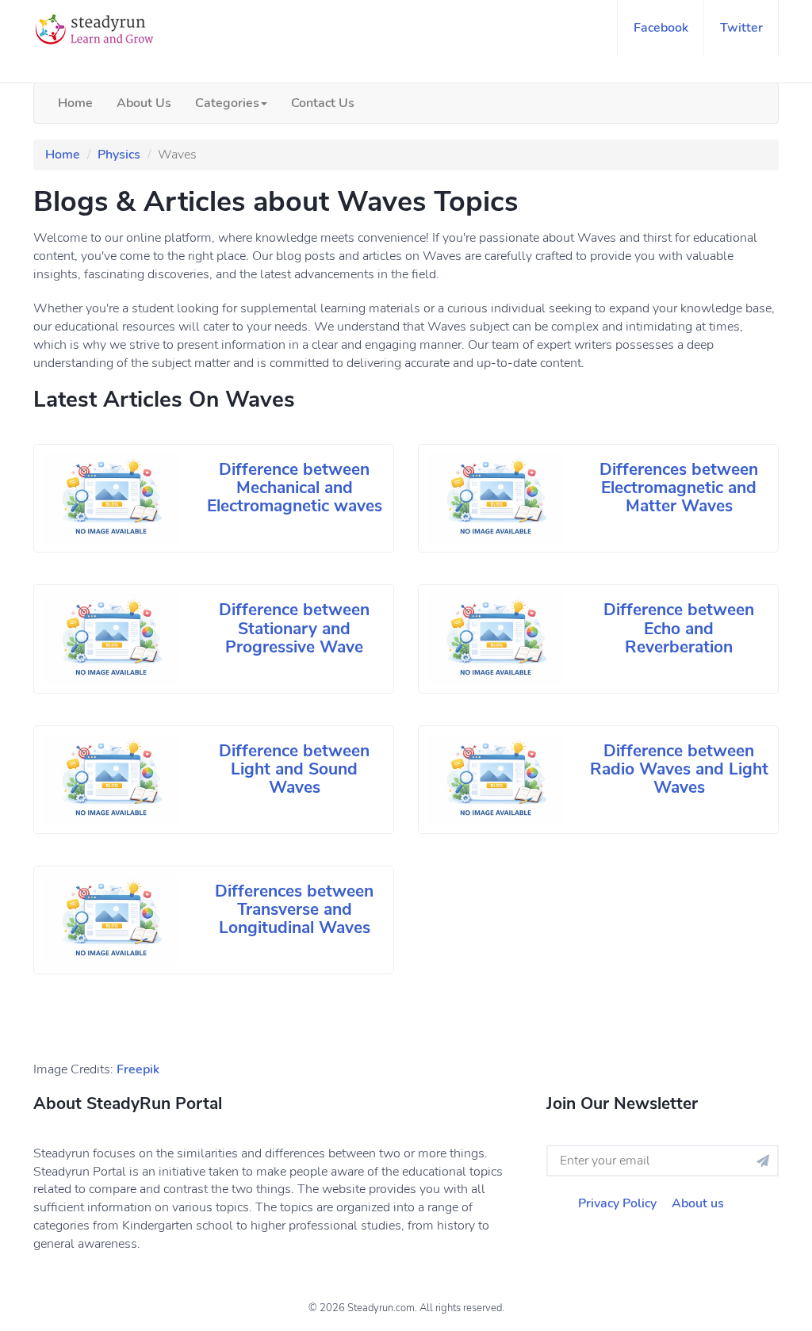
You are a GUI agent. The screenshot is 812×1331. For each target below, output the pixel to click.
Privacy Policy (617, 1203)
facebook (661, 27)
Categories (227, 103)
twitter (741, 27)
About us (698, 1203)
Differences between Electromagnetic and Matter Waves (678, 487)
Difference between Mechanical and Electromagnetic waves (294, 487)
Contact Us (322, 103)
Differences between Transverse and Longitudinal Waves (294, 909)
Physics (119, 154)
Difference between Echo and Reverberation (678, 628)
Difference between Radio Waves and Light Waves (679, 769)
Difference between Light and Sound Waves (294, 769)
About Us (144, 103)
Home (75, 103)
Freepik (138, 1069)
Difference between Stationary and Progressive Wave (294, 628)
